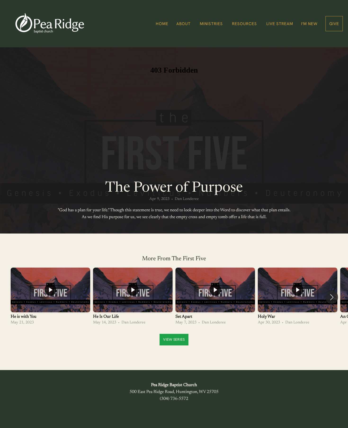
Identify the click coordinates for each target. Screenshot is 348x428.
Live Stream (279, 23)
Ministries (212, 23)
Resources (245, 23)
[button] (332, 297)
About (184, 23)
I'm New (309, 23)
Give (334, 23)
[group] (50, 297)
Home (162, 23)
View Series (174, 339)
